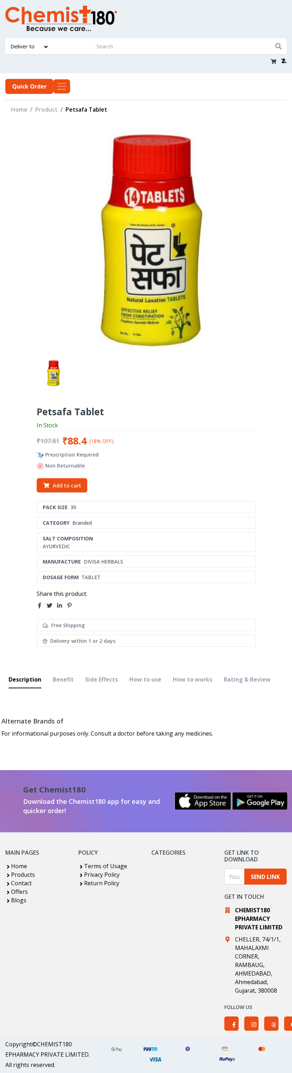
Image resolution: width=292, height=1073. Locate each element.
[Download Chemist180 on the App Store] (202, 801)
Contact (21, 883)
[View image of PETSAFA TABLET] (53, 373)
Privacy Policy (102, 875)
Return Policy (101, 883)
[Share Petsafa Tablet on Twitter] (52, 605)
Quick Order (29, 86)
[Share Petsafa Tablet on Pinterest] (72, 605)
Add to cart (67, 485)
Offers (19, 892)
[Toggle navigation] (61, 86)
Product (46, 109)
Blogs (18, 900)
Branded (82, 522)
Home (19, 109)
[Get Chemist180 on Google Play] (259, 801)
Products (23, 875)
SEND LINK (265, 877)
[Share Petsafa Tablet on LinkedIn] (62, 605)
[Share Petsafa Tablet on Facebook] (42, 605)
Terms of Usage (105, 866)
